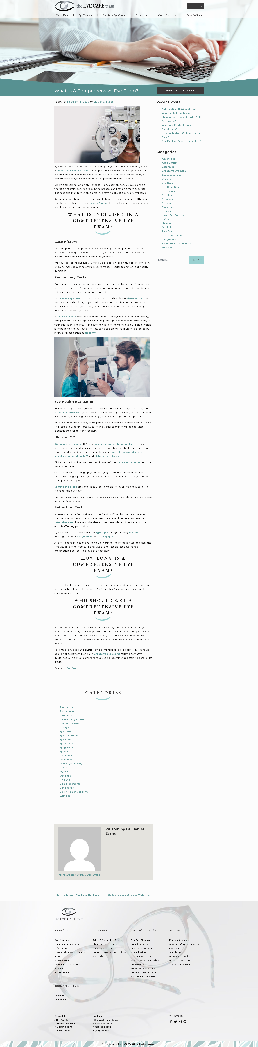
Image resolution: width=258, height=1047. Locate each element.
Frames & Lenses (179, 940)
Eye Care (65, 731)
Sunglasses (67, 788)
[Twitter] (175, 1021)
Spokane (59, 995)
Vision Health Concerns (74, 792)
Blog (57, 956)
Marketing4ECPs (122, 1044)
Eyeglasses (67, 747)
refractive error (64, 522)
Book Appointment (180, 90)
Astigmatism (67, 711)
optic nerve (133, 462)
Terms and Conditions (67, 964)
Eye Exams (84, 15)
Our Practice (61, 940)
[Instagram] (180, 1021)
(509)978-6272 (64, 1027)
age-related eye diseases (127, 452)
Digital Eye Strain (141, 956)
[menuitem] (61, 15)
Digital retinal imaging (68, 444)
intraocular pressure (67, 412)
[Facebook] (170, 1021)
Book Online (193, 15)
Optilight (65, 776)
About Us (60, 15)
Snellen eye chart (70, 298)
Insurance (66, 759)
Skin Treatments (70, 784)
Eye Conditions (69, 735)
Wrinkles (65, 796)
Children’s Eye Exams (105, 944)
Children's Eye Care (72, 719)
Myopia (64, 771)
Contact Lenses (69, 723)
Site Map (59, 968)
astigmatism (84, 536)
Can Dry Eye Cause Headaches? (181, 141)
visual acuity (134, 298)
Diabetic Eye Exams (104, 948)
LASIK (63, 767)
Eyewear (140, 15)
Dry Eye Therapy (140, 940)
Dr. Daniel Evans (103, 102)
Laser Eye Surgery (71, 763)
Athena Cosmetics (180, 956)
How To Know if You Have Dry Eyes (77, 895)
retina (121, 462)
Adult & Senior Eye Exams (108, 940)
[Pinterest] (184, 1021)
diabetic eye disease (107, 456)
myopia (133, 532)
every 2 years (99, 203)
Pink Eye (65, 780)
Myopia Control (140, 944)
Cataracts (66, 715)
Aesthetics (66, 707)
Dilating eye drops (65, 487)
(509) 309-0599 (103, 1027)
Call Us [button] (194, 6)
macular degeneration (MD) (71, 456)
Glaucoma (66, 755)
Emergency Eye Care (143, 968)
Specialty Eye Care (113, 15)
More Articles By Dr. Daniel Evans (79, 875)
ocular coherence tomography (113, 444)
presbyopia (106, 536)
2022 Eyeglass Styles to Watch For (130, 895)
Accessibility (61, 972)
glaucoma (91, 333)
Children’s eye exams (107, 654)
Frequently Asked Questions (71, 952)
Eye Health (66, 743)
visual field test (66, 316)
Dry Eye (64, 727)
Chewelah (60, 999)
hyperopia (102, 532)
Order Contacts (167, 15)
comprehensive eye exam (73, 170)
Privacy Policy (62, 960)
